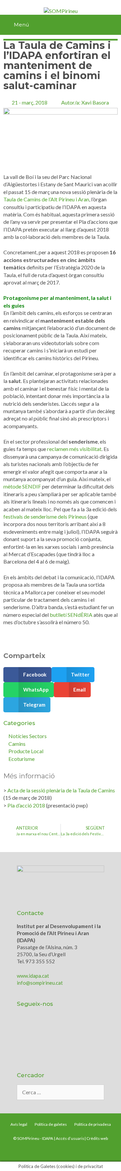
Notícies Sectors (27, 736)
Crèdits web (97, 1138)
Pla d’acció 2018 (26, 805)
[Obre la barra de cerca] (113, 25)
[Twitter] (28, 1026)
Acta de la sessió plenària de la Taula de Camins (61, 790)
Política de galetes (51, 1124)
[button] (27, 674)
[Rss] (28, 1044)
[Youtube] (46, 1026)
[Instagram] (82, 1026)
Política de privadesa (92, 1124)
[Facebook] (64, 1026)
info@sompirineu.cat (40, 983)
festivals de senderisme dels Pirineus (45, 516)
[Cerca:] (60, 1092)
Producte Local (25, 751)
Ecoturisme (21, 759)
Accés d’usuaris (70, 1138)
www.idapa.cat (33, 976)
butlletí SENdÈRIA (71, 614)
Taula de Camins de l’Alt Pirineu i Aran (46, 199)
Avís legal (18, 1124)
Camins (17, 743)
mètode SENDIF (22, 486)
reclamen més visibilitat (74, 449)
